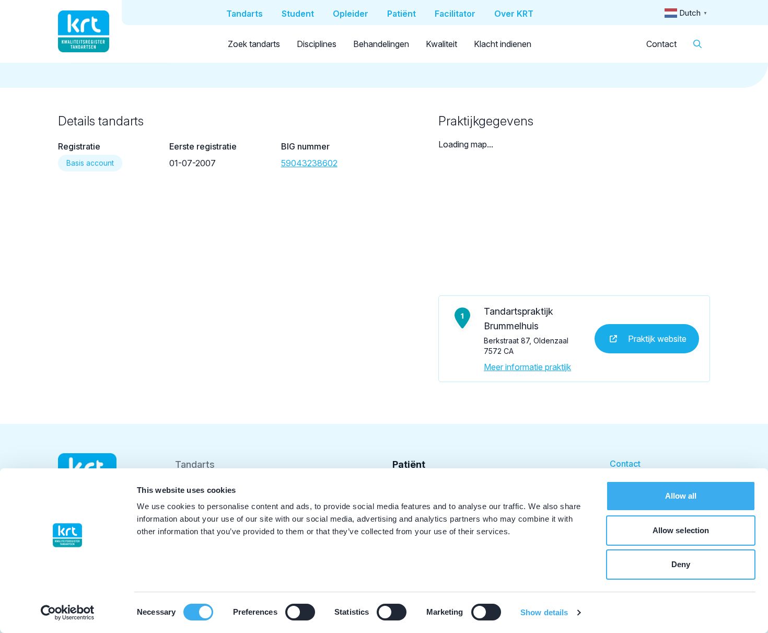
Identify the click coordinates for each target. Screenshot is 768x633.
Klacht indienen (502, 44)
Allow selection (681, 530)
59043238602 (309, 163)
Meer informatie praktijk (527, 367)
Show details (544, 612)
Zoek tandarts (254, 44)
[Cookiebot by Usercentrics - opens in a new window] (67, 612)
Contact (661, 44)
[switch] (300, 612)
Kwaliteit (441, 44)
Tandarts (195, 464)
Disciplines (316, 44)
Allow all (681, 495)
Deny (680, 564)
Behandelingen (381, 44)
